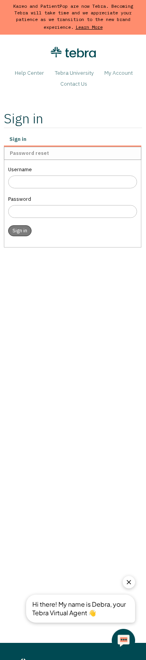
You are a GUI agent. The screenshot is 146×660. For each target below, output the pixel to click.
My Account (118, 72)
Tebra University (74, 72)
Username (20, 169)
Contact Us (73, 83)
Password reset (29, 153)
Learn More (89, 27)
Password (19, 199)
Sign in (17, 139)
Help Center (29, 72)
